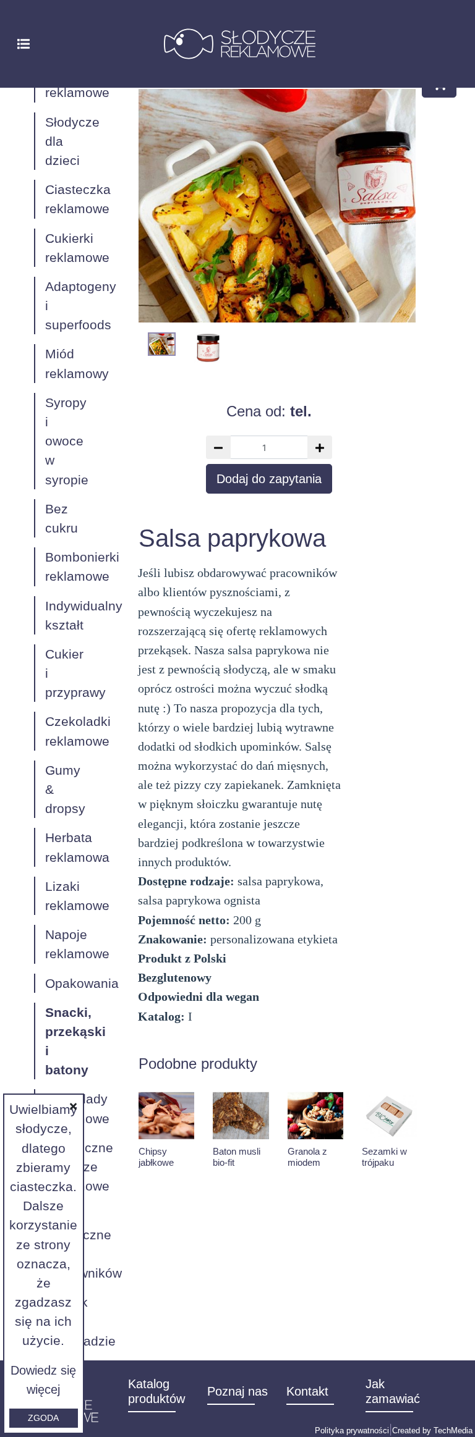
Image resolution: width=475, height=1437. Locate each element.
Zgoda (43, 1418)
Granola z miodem (307, 1157)
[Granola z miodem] (315, 1116)
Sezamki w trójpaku (384, 1157)
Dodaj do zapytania (269, 479)
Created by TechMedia (432, 1430)
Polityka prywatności (352, 1430)
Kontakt (307, 1391)
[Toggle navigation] (23, 43)
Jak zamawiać (393, 1391)
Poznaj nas (237, 1391)
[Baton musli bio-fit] (240, 1116)
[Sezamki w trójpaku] (389, 1116)
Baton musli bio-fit (236, 1157)
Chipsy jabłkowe (156, 1157)
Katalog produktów (156, 1391)
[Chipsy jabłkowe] (166, 1116)
